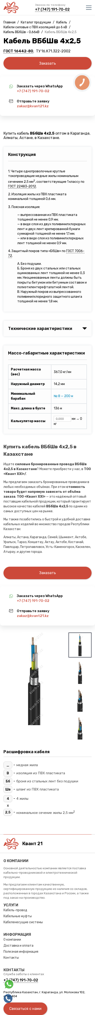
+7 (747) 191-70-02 (52, 9)
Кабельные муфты (17, 916)
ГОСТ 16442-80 (18, 51)
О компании (12, 940)
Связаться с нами (25, 1008)
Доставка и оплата (18, 946)
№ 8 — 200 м (63, 396)
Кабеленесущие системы (23, 922)
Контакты (11, 958)
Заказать (47, 63)
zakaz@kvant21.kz (33, 106)
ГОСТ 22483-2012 (22, 186)
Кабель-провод (15, 910)
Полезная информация (20, 952)
